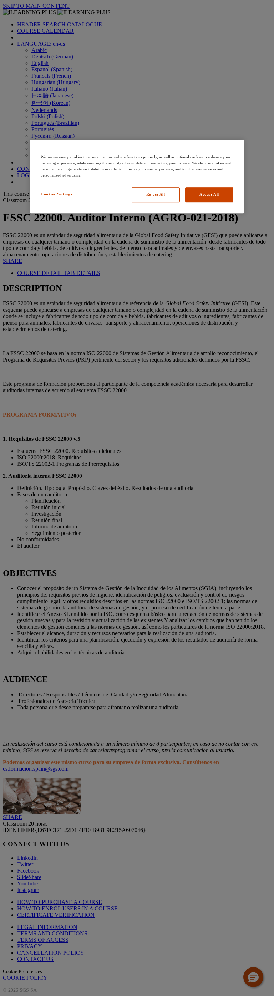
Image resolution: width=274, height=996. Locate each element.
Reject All (155, 194)
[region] (137, 176)
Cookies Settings (56, 194)
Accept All (209, 194)
